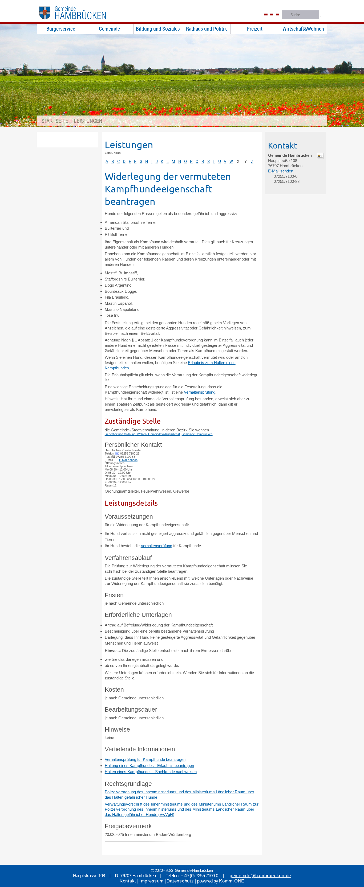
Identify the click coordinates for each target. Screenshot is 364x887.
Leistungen (88, 121)
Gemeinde (109, 28)
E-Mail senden (128, 459)
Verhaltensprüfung (199, 392)
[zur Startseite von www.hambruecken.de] (81, 21)
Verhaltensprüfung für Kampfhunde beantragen (145, 759)
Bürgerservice (60, 28)
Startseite (55, 121)
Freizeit (254, 28)
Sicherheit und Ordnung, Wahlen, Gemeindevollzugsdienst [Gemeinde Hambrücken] (159, 434)
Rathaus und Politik (206, 28)
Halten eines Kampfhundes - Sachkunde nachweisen (151, 771)
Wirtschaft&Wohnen (303, 28)
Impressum (151, 881)
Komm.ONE (231, 881)
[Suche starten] (320, 16)
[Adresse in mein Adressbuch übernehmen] (320, 157)
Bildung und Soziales (158, 28)
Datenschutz (180, 881)
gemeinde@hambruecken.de (260, 875)
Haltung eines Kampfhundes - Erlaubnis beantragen (149, 765)
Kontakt (128, 881)
